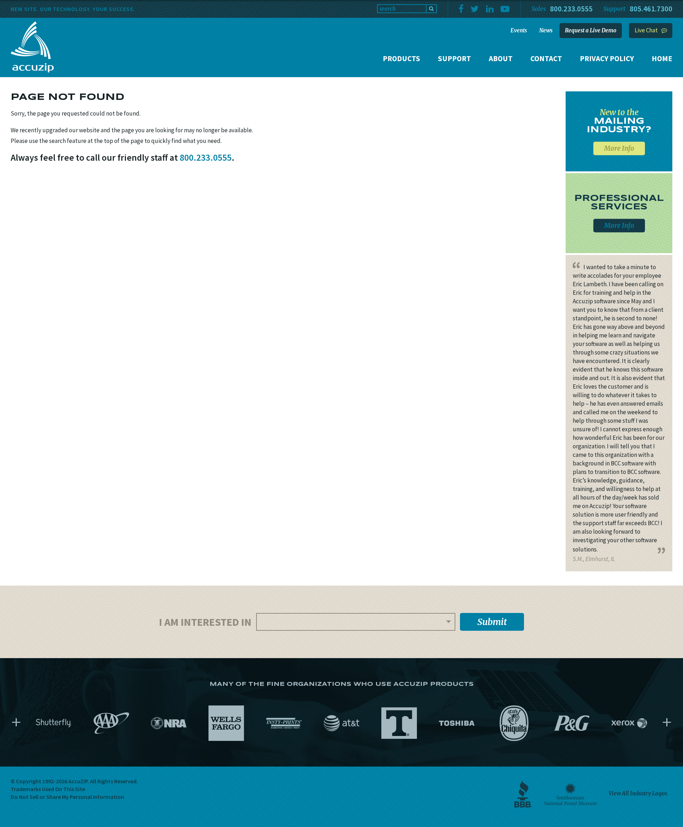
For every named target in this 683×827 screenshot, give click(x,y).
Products (401, 58)
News (545, 30)
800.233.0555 (571, 9)
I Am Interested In (205, 622)
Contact (546, 58)
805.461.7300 (651, 9)
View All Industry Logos (638, 793)
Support (454, 58)
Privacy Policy (607, 58)
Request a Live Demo (590, 30)
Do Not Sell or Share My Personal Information (67, 796)
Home (662, 58)
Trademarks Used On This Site (48, 789)
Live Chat (646, 30)
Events (518, 30)
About (501, 58)
